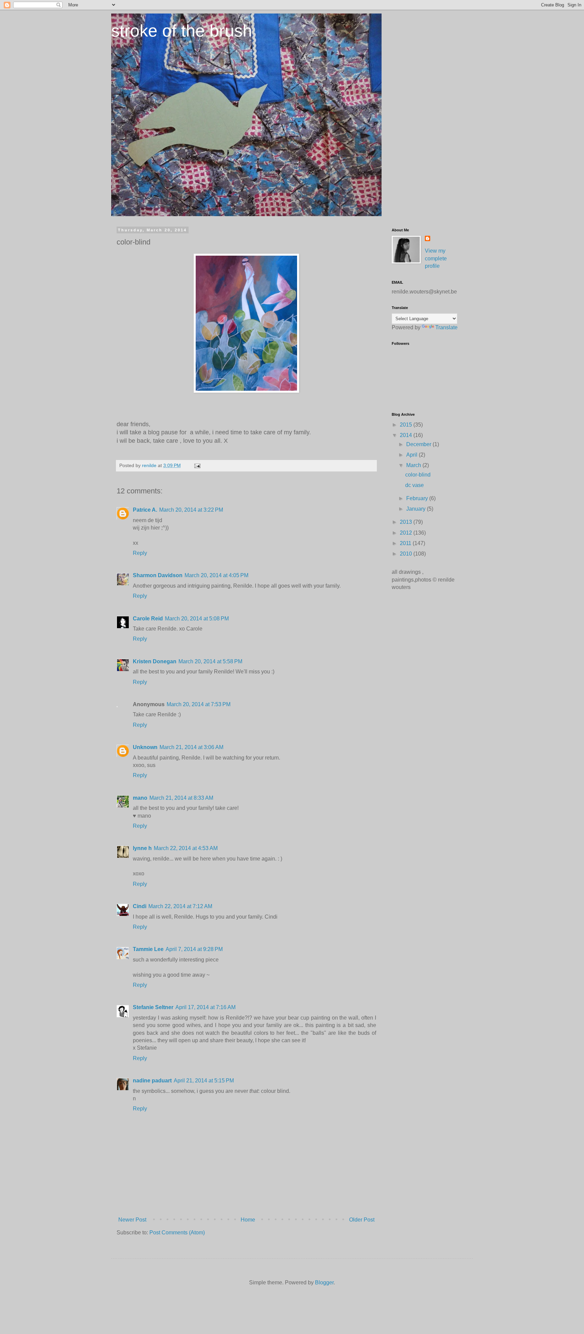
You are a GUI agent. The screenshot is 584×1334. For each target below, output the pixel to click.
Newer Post (132, 1220)
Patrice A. (145, 510)
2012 (406, 533)
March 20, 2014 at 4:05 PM (216, 575)
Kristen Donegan (154, 661)
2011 (406, 543)
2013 (406, 522)
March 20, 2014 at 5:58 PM (210, 661)
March (414, 465)
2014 (406, 435)
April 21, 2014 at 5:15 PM (204, 1080)
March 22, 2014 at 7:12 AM (180, 906)
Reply (140, 553)
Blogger (324, 1282)
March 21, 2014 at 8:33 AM (181, 798)
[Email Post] (197, 465)
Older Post (361, 1220)
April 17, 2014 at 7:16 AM (205, 1007)
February (417, 498)
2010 (406, 554)
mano (140, 798)
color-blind (418, 475)
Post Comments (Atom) (177, 1232)
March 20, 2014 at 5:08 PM (197, 618)
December (419, 444)
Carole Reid (148, 618)
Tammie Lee (148, 949)
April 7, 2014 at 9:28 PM (194, 949)
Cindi (139, 906)
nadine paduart (152, 1080)
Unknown (145, 747)
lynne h (142, 848)
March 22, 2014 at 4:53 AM (186, 848)
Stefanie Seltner (153, 1007)
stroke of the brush (181, 30)
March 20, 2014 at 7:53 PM (198, 704)
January (416, 509)
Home (248, 1220)
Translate (446, 327)
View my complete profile (436, 258)
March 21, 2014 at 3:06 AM (191, 747)
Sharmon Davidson (157, 575)
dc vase (414, 485)
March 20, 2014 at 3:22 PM (191, 510)
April (412, 455)
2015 (406, 425)
